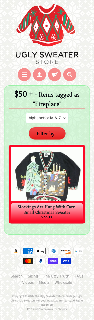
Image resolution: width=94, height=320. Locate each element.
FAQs (79, 276)
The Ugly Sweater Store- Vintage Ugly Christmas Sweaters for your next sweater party (46, 298)
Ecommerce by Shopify (52, 309)
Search (17, 276)
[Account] (39, 74)
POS (29, 309)
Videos (28, 283)
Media (44, 283)
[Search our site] (69, 74)
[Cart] (54, 74)
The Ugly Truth (56, 276)
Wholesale (63, 283)
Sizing (33, 276)
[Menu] (24, 74)
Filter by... (47, 133)
